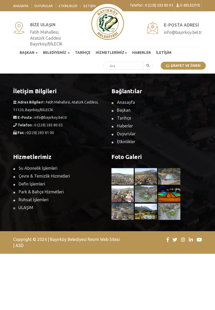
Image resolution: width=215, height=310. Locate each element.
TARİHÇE (82, 52)
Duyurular (43, 6)
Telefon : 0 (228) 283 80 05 (151, 5)
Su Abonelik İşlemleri (37, 168)
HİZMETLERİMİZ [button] (110, 52)
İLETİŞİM (163, 52)
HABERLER (141, 52)
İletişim (89, 6)
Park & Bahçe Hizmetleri (41, 191)
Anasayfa (20, 6)
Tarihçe (123, 118)
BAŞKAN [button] (27, 52)
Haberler (124, 125)
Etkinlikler (68, 6)
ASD (19, 245)
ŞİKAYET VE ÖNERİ (185, 65)
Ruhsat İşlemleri (33, 199)
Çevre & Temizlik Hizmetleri (44, 176)
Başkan (123, 110)
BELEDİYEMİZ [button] (55, 52)
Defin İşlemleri (31, 184)
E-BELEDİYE (190, 5)
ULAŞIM (25, 207)
